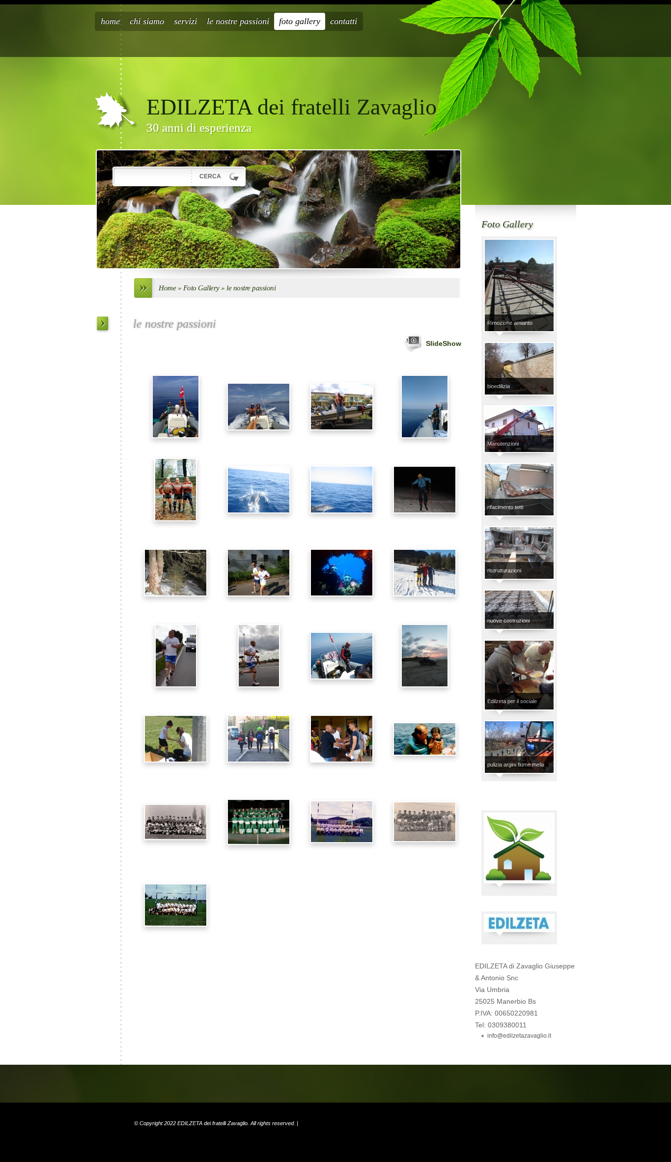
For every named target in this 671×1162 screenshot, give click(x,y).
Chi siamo (147, 21)
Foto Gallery (299, 21)
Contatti (343, 21)
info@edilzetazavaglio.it (519, 1035)
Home (110, 21)
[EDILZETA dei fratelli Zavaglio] (116, 111)
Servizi (185, 21)
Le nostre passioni (238, 21)
